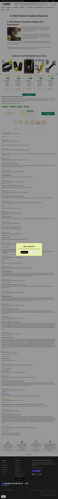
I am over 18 (24, 252)
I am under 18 (33, 252)
